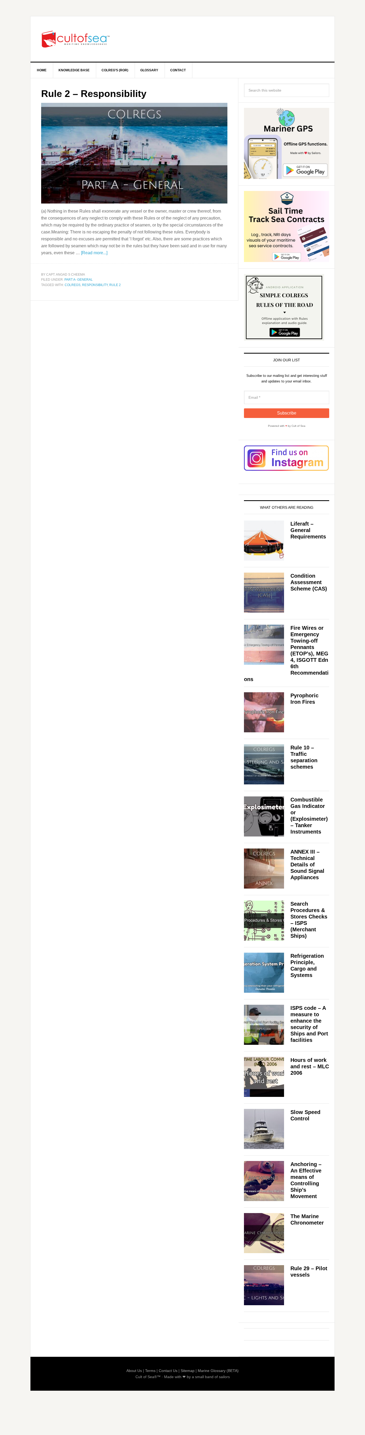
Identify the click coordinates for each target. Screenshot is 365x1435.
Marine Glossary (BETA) (218, 1370)
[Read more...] (94, 253)
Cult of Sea (76, 39)
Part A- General (78, 279)
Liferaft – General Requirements (308, 530)
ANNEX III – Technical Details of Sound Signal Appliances (307, 864)
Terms (150, 1370)
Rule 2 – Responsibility (93, 93)
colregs (72, 285)
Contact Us (168, 1370)
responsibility (95, 285)
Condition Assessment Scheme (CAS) (308, 582)
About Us (134, 1370)
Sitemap (188, 1370)
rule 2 (115, 285)
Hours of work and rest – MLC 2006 (309, 1066)
